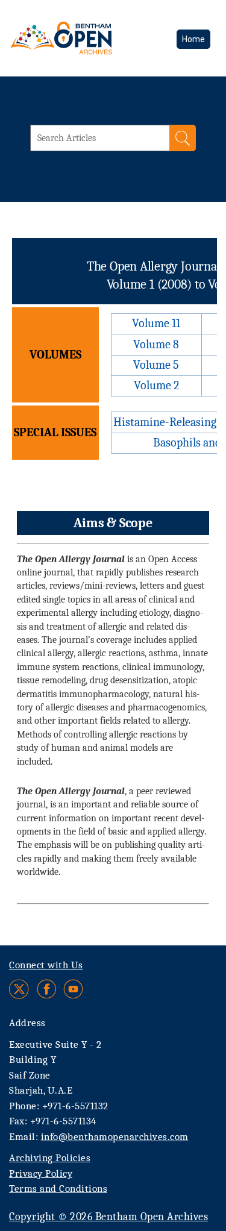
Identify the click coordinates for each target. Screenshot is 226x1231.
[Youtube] (73, 989)
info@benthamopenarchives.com (115, 1136)
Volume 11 (156, 323)
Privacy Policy (40, 1173)
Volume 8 (156, 344)
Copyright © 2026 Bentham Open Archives (108, 1217)
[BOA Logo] (93, 38)
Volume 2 (156, 385)
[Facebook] (46, 989)
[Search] (182, 138)
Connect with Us (46, 965)
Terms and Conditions (58, 1188)
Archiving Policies (49, 1158)
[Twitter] (19, 989)
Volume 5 (156, 365)
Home (193, 39)
